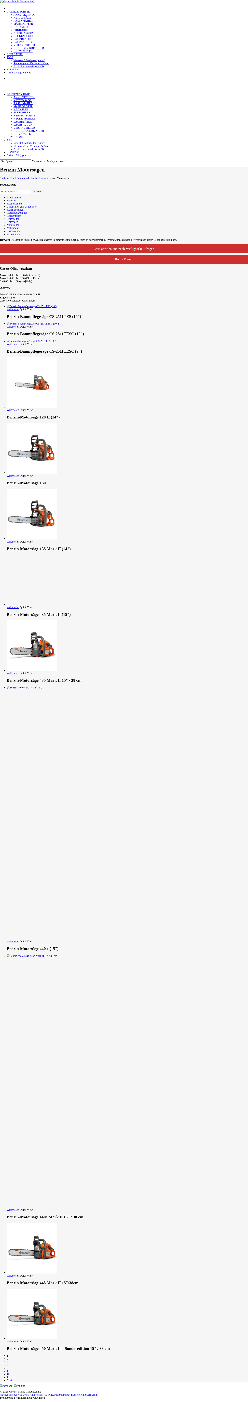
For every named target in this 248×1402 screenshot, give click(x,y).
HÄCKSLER (20, 109)
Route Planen (124, 259)
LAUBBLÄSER (22, 121)
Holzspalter (13, 218)
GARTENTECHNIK (18, 94)
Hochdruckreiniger (17, 212)
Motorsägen (41, 178)
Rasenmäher (13, 231)
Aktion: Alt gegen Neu (19, 155)
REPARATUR (15, 136)
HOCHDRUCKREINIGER (28, 130)
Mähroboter (13, 228)
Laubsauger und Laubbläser (21, 206)
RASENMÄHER (23, 103)
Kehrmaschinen (15, 209)
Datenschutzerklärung (57, 1394)
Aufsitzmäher (14, 197)
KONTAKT (13, 152)
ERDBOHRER (21, 112)
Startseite (5, 178)
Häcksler (11, 200)
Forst (13, 178)
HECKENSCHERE (24, 118)
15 (8, 1370)
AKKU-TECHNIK (24, 97)
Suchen (37, 191)
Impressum (37, 1394)
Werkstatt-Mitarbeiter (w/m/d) (29, 143)
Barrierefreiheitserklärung (84, 1394)
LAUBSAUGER (22, 124)
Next (9, 1380)
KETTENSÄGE (22, 100)
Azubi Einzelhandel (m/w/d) (28, 149)
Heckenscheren (15, 203)
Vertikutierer (13, 234)
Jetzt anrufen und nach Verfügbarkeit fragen (124, 249)
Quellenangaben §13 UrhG (15, 1394)
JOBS (10, 139)
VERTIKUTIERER (24, 127)
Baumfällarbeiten (25, 178)
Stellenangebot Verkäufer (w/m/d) (31, 146)
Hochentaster (14, 215)
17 (8, 1377)
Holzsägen (12, 221)
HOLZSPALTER (23, 133)
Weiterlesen (13, 309)
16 (8, 1374)
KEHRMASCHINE (24, 115)
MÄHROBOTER (23, 106)
